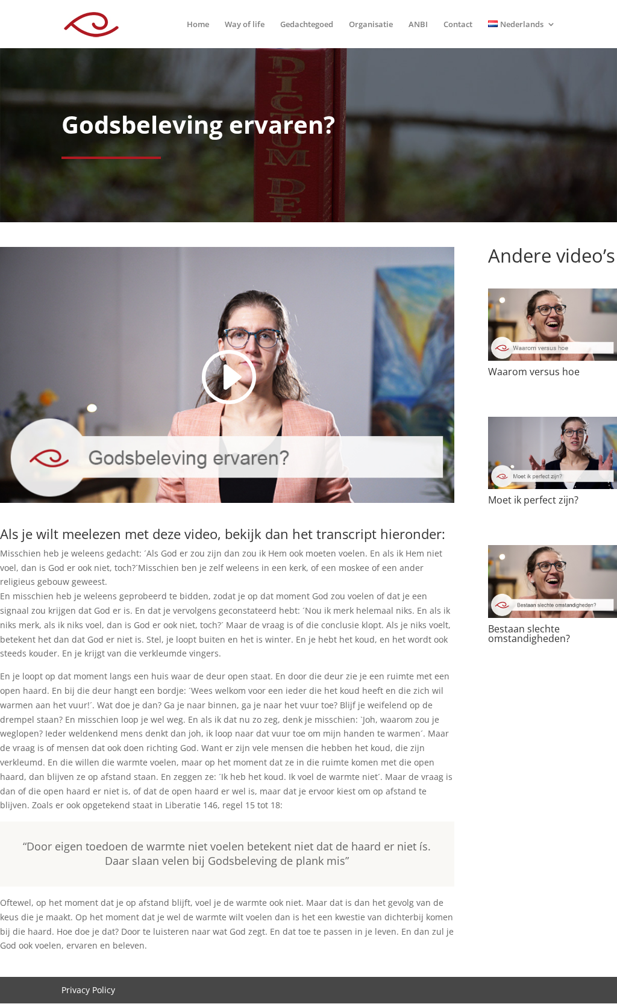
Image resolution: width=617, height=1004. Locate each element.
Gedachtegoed (306, 25)
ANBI (418, 25)
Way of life (245, 25)
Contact (457, 25)
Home (198, 25)
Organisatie (371, 25)
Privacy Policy (88, 990)
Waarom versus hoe (534, 371)
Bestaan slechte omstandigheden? (529, 633)
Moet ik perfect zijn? (533, 500)
